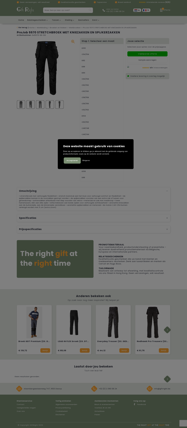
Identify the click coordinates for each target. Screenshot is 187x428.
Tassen (55, 20)
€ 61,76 (141, 350)
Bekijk (45, 350)
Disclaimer (60, 414)
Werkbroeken (75, 27)
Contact (20, 404)
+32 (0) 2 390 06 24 (115, 11)
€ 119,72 (23, 350)
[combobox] (65, 10)
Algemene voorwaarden (66, 404)
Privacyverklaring (63, 408)
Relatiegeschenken (36, 20)
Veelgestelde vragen (26, 408)
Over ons (21, 411)
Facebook (141, 404)
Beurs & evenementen (105, 404)
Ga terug (22, 27)
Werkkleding (42, 27)
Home (32, 27)
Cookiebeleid (62, 411)
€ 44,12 (101, 350)
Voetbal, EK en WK (103, 408)
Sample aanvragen (147, 60)
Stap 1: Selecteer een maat (98, 41)
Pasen (97, 414)
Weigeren (86, 160)
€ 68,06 (62, 350)
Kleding (68, 20)
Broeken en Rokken (58, 27)
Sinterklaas (100, 411)
